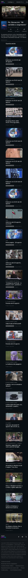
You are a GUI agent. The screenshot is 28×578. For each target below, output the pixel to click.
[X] (26, 536)
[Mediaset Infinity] (3, 2)
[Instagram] (22, 536)
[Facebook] (18, 536)
